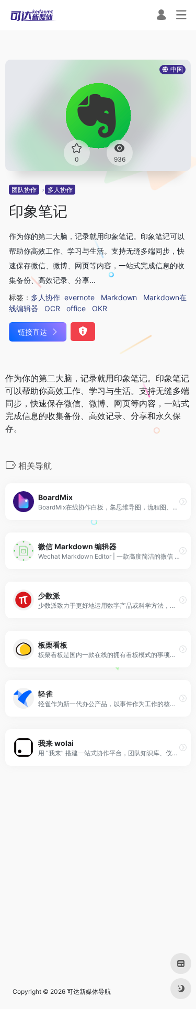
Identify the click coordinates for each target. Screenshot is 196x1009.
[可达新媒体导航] (33, 15)
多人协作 (60, 190)
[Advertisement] (98, 876)
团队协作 (24, 190)
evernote (79, 297)
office (76, 308)
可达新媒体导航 (89, 991)
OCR (52, 308)
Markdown (119, 297)
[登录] (161, 16)
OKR (99, 308)
